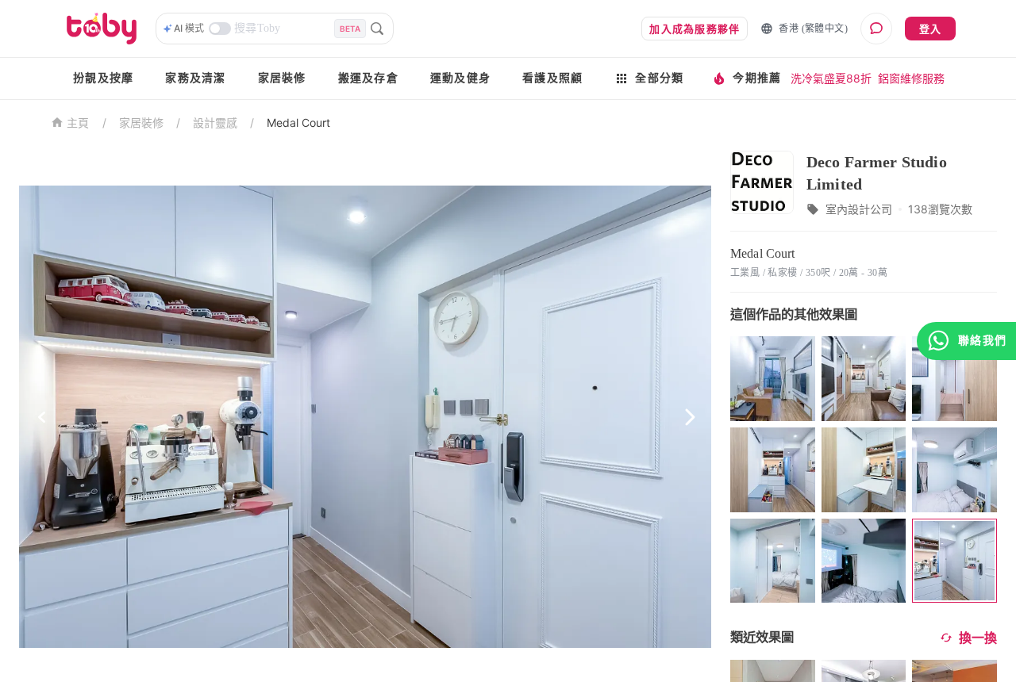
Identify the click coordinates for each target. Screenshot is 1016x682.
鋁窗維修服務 (911, 78)
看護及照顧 (552, 78)
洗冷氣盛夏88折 (831, 78)
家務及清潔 (195, 78)
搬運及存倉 (368, 78)
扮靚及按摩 (103, 78)
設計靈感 (215, 122)
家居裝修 (282, 78)
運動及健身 (460, 78)
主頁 (78, 123)
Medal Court (298, 122)
